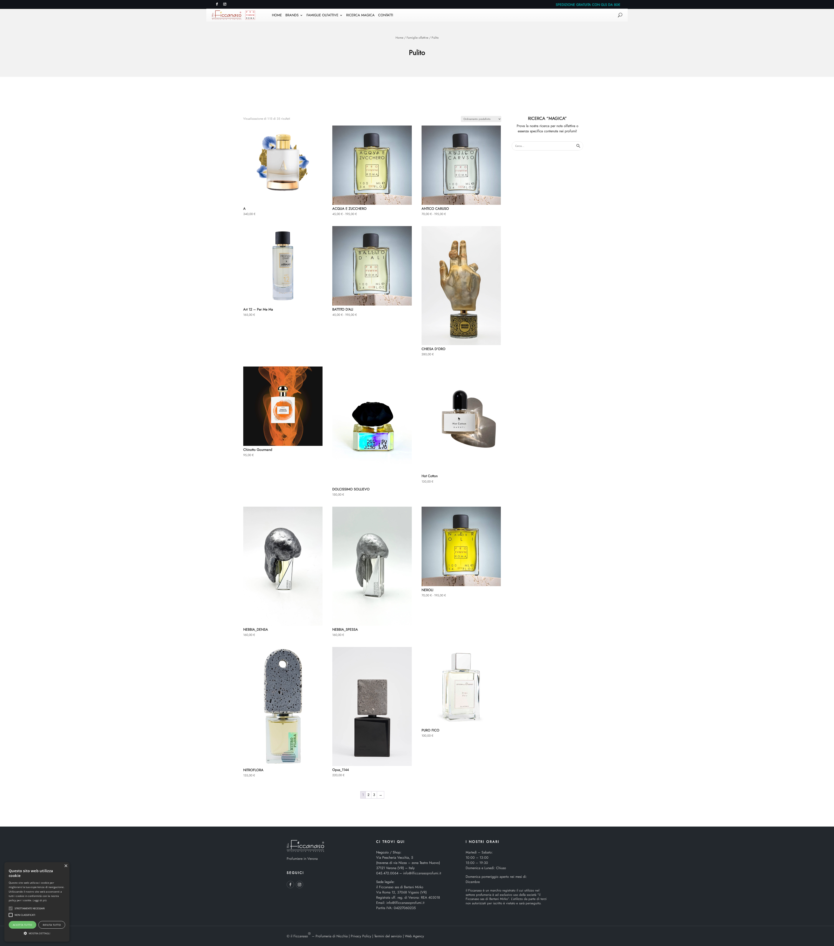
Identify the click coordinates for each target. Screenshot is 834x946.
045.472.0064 (387, 873)
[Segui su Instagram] (225, 4)
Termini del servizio (388, 936)
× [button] (65, 866)
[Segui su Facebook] (217, 4)
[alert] (37, 902)
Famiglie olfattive (417, 37)
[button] (10, 908)
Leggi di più (40, 900)
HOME (277, 16)
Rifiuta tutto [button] (52, 924)
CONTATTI (385, 16)
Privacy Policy (361, 936)
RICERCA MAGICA (360, 16)
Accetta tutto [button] (22, 924)
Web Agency (414, 936)
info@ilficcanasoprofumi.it (422, 873)
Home (399, 37)
